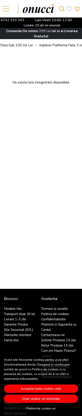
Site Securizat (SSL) (18, 330)
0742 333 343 (12, 20)
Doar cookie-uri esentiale (41, 398)
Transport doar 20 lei (19, 314)
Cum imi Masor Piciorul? (58, 350)
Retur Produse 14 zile (57, 345)
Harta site (11, 340)
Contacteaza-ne (53, 335)
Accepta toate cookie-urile (41, 388)
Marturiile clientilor (17, 335)
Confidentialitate (53, 319)
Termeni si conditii (54, 309)
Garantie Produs (16, 324)
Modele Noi (12, 309)
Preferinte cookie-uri (41, 408)
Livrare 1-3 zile (15, 319)
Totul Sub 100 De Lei (16, 45)
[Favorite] (69, 9)
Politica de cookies (45, 369)
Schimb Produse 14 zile (58, 340)
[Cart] (77, 9)
